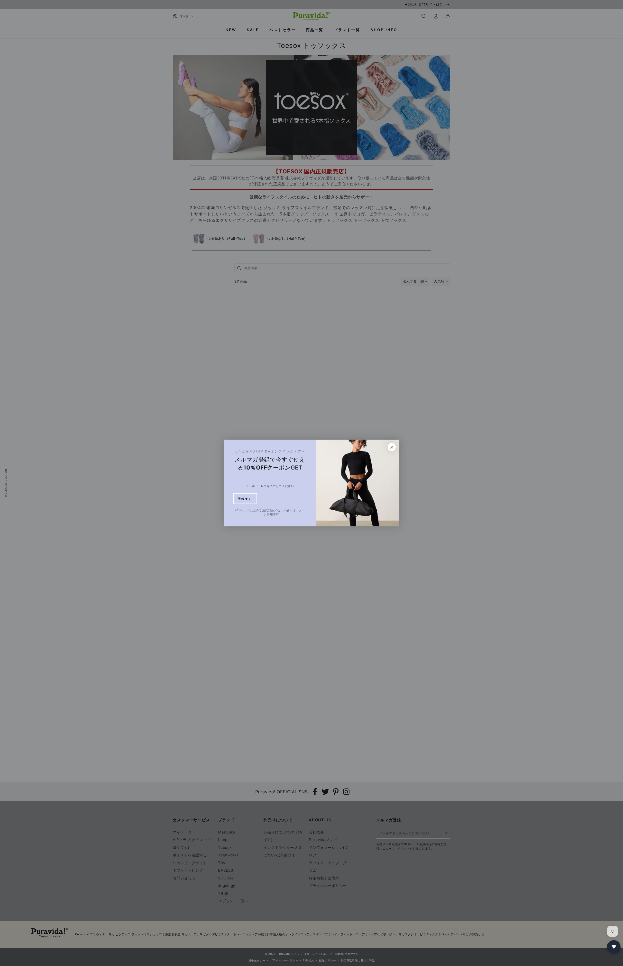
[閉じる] (392, 447)
